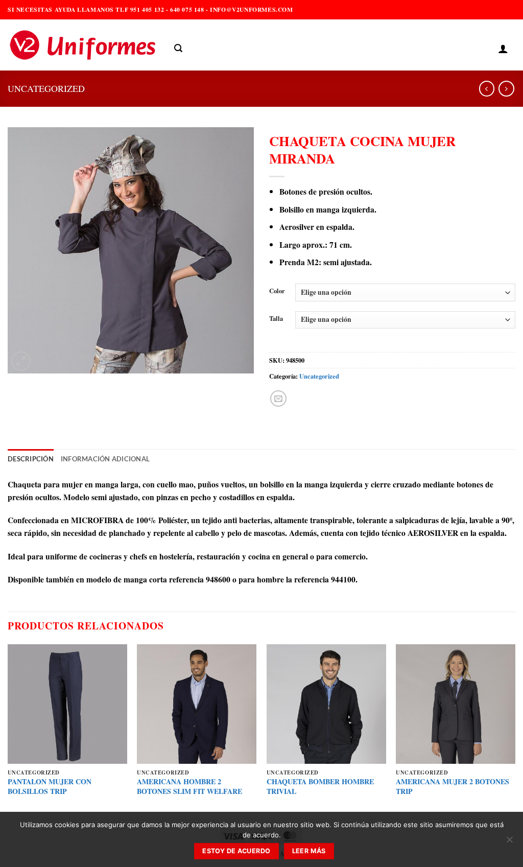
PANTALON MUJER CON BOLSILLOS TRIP (49, 786)
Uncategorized (46, 88)
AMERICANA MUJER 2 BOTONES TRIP (452, 786)
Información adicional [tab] (105, 459)
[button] (178, 48)
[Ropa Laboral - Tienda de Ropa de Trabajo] (83, 44)
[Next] (514, 730)
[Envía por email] (278, 398)
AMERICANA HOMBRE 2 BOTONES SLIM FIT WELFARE (189, 786)
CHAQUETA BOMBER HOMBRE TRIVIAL (320, 786)
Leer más (309, 851)
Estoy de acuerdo (236, 851)
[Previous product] (506, 89)
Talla (276, 318)
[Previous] (8, 730)
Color (277, 291)
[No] (509, 842)
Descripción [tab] (31, 459)
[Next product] (486, 89)
